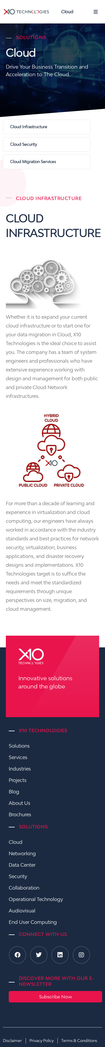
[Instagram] (81, 955)
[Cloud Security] (46, 145)
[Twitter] (39, 955)
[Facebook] (17, 955)
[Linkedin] (60, 955)
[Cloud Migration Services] (46, 162)
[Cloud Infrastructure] (46, 127)
